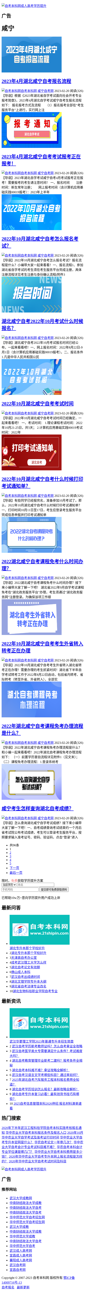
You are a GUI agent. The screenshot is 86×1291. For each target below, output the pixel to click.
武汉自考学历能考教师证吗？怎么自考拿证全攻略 (47, 1046)
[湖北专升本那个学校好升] (47, 930)
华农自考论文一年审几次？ (53, 1142)
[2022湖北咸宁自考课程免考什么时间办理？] (43, 535)
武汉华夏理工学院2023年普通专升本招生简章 (42, 1041)
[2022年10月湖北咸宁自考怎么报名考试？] (43, 212)
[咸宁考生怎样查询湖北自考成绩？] (43, 782)
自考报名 (8, 1287)
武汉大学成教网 (21, 1198)
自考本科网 (29, 91)
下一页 (14, 868)
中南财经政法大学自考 (26, 1207)
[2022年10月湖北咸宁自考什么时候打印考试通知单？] (43, 453)
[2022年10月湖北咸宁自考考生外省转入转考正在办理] (43, 617)
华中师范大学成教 (22, 1236)
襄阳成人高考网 (21, 1260)
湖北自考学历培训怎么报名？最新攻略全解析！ (45, 1089)
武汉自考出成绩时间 (25, 977)
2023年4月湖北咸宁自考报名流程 (36, 81)
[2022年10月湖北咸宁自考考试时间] (43, 377)
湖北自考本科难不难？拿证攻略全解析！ (41, 1070)
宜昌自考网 (18, 1269)
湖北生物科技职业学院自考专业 (35, 991)
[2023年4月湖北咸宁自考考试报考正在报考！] (43, 130)
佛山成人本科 (20, 972)
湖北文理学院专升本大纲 (28, 981)
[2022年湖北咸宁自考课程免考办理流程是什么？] (43, 700)
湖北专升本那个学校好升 (27, 948)
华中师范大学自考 (22, 1246)
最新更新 (23, 1287)
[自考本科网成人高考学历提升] (24, 6)
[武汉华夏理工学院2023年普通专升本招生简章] (47, 1023)
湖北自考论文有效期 (25, 967)
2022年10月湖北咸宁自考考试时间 (38, 403)
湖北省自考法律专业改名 (28, 986)
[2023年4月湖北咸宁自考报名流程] (43, 55)
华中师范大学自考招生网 (27, 1217)
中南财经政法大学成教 (26, 1203)
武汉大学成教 (19, 1227)
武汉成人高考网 (21, 1250)
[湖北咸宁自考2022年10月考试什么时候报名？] (43, 295)
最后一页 (16, 872)
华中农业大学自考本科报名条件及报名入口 (36, 1132)
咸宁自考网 (46, 91)
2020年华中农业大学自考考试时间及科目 (37, 1161)
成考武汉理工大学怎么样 (28, 962)
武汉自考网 (18, 1265)
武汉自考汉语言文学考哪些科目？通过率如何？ (45, 1075)
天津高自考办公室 (24, 957)
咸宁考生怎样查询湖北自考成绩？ (38, 808)
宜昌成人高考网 (21, 1255)
